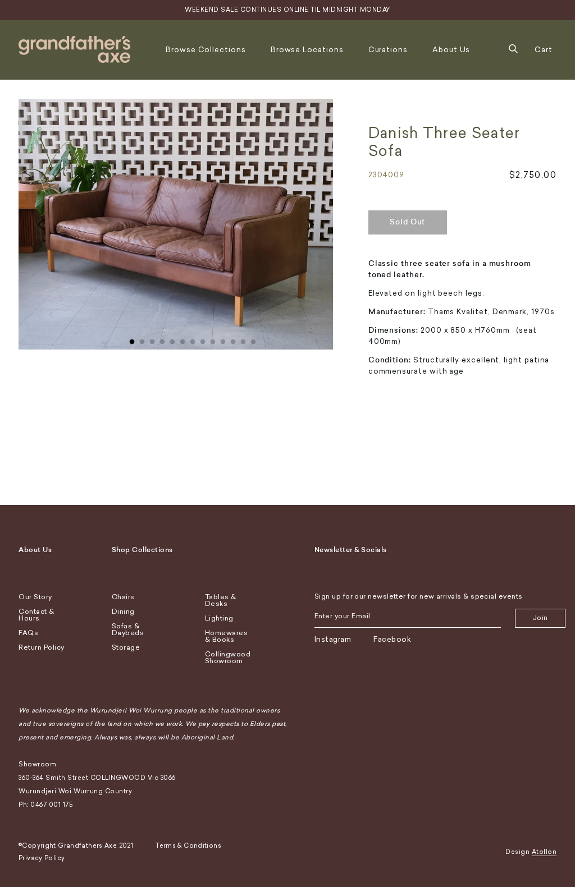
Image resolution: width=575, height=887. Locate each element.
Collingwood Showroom (228, 657)
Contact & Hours (36, 615)
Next (310, 224)
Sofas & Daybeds (128, 629)
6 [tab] (182, 339)
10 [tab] (223, 339)
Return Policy (42, 647)
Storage (126, 647)
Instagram (333, 639)
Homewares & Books (226, 636)
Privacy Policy (42, 858)
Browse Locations (307, 49)
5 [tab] (172, 339)
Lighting (219, 618)
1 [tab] (132, 339)
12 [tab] (243, 339)
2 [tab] (142, 339)
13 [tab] (253, 339)
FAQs (28, 632)
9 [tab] (213, 339)
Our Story (35, 597)
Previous (41, 224)
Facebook (392, 639)
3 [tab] (152, 339)
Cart (544, 49)
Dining (123, 611)
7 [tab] (192, 339)
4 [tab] (162, 339)
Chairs (123, 597)
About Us (451, 49)
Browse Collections (206, 49)
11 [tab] (233, 339)
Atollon (544, 852)
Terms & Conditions (188, 845)
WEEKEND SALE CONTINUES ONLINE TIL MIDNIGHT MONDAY (287, 9)
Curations (388, 49)
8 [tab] (203, 339)
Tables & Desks (220, 600)
